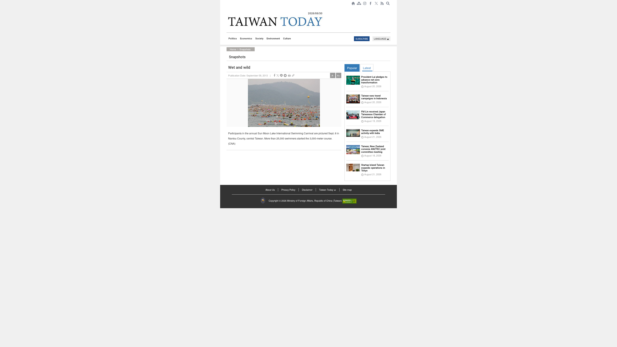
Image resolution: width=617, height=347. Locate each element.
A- (332, 75)
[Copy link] (293, 75)
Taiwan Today (326, 189)
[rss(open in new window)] (382, 3)
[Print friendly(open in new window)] (289, 75)
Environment (273, 38)
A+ (338, 75)
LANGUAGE (380, 38)
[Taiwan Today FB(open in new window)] (370, 3)
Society (259, 38)
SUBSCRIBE (361, 38)
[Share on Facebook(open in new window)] (274, 75)
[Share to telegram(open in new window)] (285, 75)
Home (233, 49)
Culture (287, 38)
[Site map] (359, 3)
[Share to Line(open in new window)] (281, 75)
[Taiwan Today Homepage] (353, 3)
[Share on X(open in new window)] (277, 75)
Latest (367, 68)
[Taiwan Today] (275, 21)
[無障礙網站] (349, 200)
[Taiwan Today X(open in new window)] (376, 3)
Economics (246, 38)
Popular (352, 68)
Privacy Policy (288, 189)
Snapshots (245, 49)
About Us (270, 189)
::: (227, 8)
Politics (232, 38)
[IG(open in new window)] (364, 3)
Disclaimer (307, 189)
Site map (347, 189)
